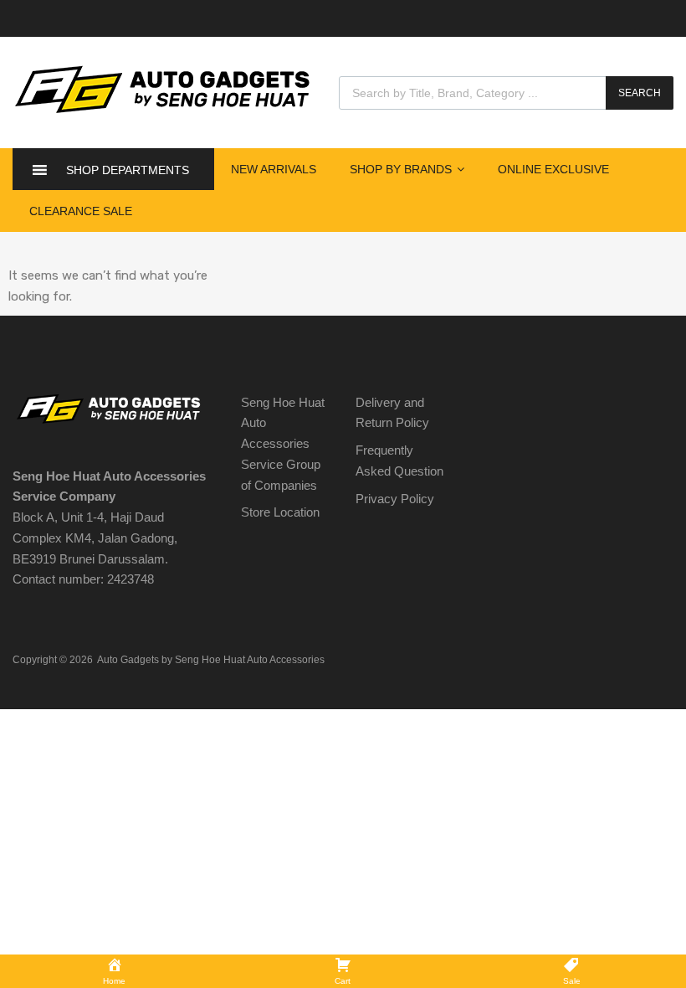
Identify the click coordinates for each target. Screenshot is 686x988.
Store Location (280, 512)
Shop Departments (127, 170)
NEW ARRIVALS (273, 169)
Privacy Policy (395, 498)
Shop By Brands (401, 169)
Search (639, 93)
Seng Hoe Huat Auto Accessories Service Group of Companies (283, 443)
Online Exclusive (553, 169)
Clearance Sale (80, 211)
